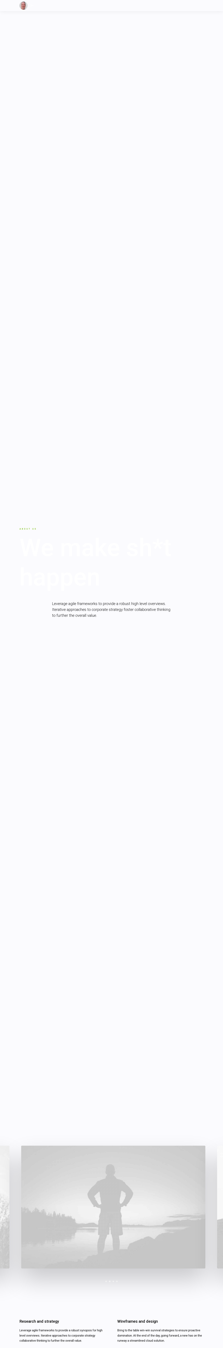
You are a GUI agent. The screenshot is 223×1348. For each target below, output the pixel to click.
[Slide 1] (106, 1281)
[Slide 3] (113, 1281)
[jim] (26, 5)
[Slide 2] (110, 1281)
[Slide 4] (117, 1281)
